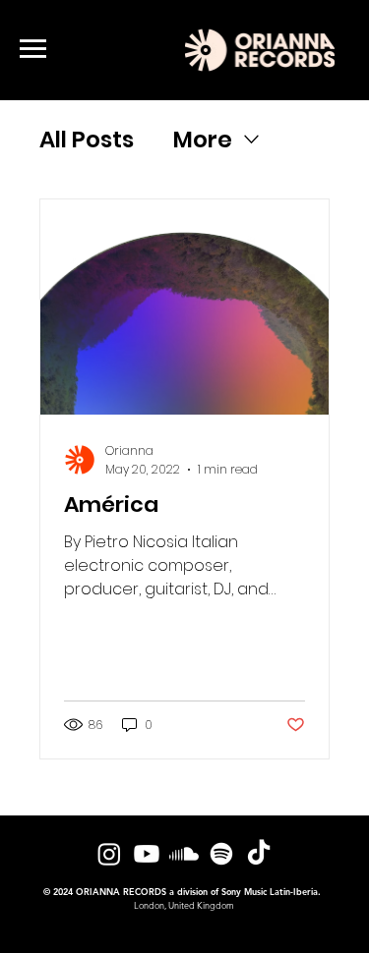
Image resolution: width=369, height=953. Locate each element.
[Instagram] (109, 854)
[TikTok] (259, 854)
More (202, 139)
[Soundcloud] (184, 854)
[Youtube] (146, 854)
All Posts (86, 139)
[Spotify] (221, 854)
